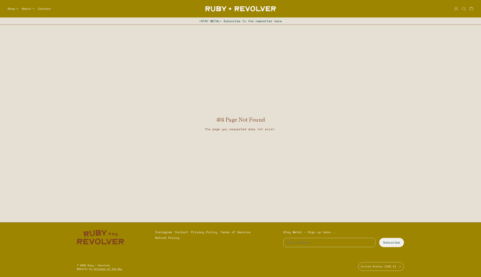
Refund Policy (167, 237)
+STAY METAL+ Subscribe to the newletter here (240, 21)
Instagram (163, 232)
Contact (44, 8)
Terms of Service (235, 232)
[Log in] (456, 8)
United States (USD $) (378, 266)
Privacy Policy (204, 232)
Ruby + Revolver (99, 265)
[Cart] (471, 8)
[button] (463, 8)
